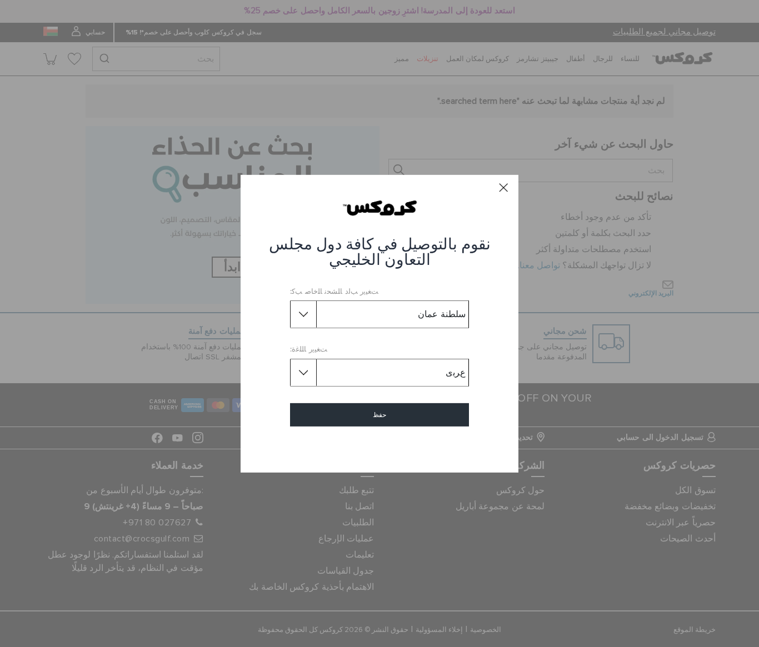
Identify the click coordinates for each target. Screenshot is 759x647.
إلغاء (379, 447)
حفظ (379, 415)
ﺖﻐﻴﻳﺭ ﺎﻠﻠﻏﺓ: (308, 349)
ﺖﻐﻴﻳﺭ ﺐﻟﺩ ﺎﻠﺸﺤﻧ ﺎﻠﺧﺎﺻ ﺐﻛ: (334, 291)
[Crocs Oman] (380, 207)
